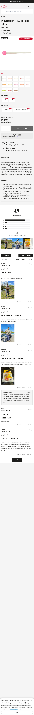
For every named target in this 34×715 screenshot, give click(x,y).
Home (3, 16)
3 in (5, 99)
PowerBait (8, 109)
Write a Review (27, 256)
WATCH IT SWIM (27, 39)
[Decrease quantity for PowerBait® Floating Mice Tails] (3, 129)
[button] (6, 33)
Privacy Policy (14, 709)
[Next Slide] (31, 243)
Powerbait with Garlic (22, 109)
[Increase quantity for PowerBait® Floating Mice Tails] (9, 129)
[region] (17, 243)
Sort (17, 259)
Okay (17, 712)
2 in (13, 99)
